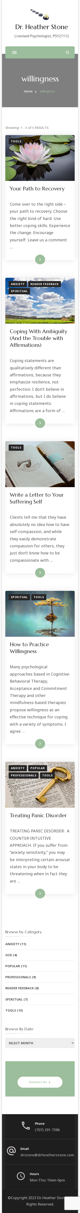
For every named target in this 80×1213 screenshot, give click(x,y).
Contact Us (38, 1082)
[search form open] (67, 52)
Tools (16, 141)
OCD (8, 955)
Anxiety (18, 284)
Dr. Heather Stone (41, 27)
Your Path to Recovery (37, 188)
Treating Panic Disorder (38, 815)
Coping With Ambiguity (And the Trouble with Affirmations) (38, 338)
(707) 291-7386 (47, 1129)
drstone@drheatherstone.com (47, 1155)
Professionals (23, 775)
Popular (37, 768)
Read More (33, 259)
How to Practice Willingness (29, 648)
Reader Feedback (44, 284)
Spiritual (19, 291)
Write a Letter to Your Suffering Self (37, 498)
